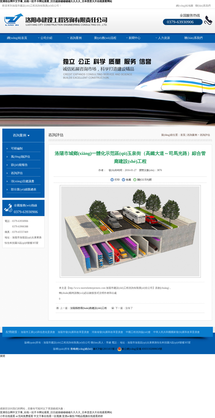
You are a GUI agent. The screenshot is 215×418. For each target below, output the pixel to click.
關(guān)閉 (144, 179)
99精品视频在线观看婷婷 (89, 416)
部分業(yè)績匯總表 (23, 189)
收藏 (128, 179)
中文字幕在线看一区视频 (48, 416)
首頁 (182, 134)
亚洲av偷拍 (68, 416)
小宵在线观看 (7, 416)
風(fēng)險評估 (20, 156)
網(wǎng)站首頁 (17, 38)
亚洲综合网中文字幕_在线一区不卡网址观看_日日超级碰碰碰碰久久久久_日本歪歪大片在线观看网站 (56, 412)
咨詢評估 (17, 173)
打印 (117, 179)
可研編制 (17, 148)
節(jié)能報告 (19, 164)
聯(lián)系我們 (203, 5)
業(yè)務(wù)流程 (105, 38)
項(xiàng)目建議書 (22, 181)
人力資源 (164, 38)
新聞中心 (134, 38)
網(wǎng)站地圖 (184, 5)
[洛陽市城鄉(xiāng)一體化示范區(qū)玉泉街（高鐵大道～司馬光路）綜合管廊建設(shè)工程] (130, 231)
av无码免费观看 (24, 416)
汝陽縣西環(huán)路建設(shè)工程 (88, 308)
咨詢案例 (76, 38)
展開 (2, 356)
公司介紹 (46, 38)
